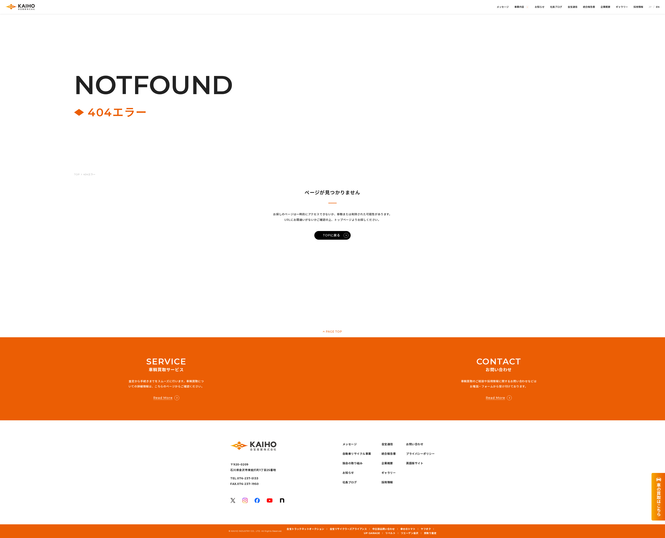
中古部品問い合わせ (383, 529)
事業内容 (519, 6)
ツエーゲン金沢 (409, 533)
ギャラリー (622, 7)
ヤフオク (426, 529)
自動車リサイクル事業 (357, 453)
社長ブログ (556, 7)
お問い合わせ (414, 444)
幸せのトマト (407, 529)
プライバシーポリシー (420, 453)
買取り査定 (430, 533)
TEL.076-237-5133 (244, 478)
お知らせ (539, 7)
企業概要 (605, 7)
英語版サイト (414, 463)
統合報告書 (589, 7)
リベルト (390, 533)
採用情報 (638, 7)
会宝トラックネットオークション (305, 529)
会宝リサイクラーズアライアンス (348, 529)
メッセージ (503, 7)
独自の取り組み (352, 463)
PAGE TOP (334, 331)
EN (657, 7)
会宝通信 (572, 7)
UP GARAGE (372, 533)
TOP (77, 174)
